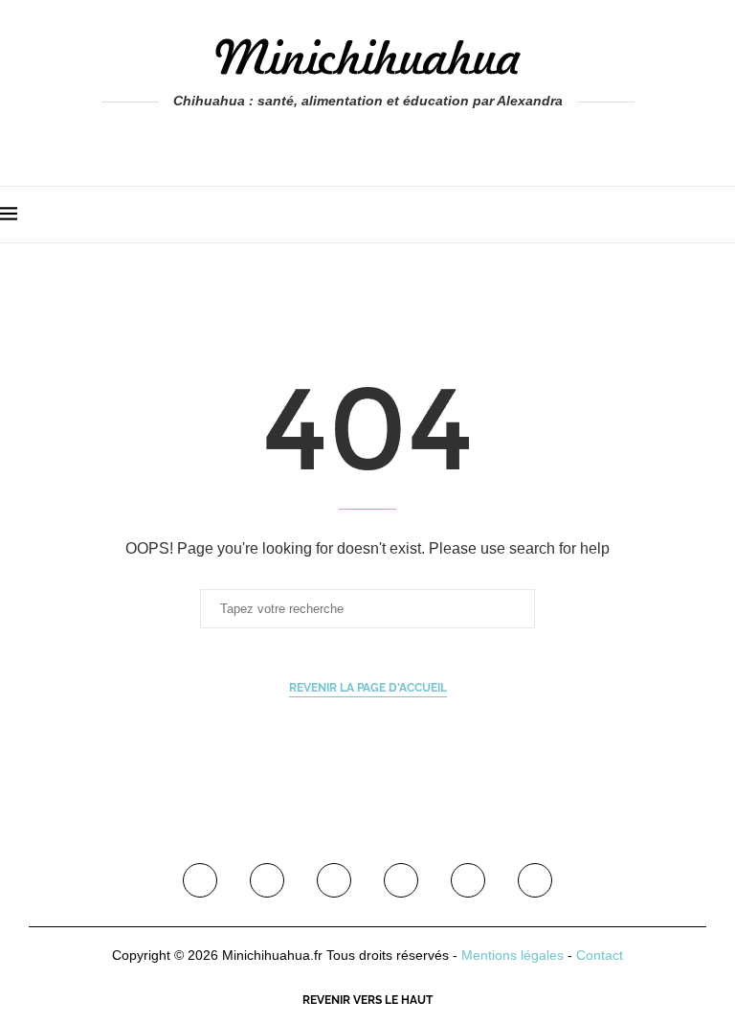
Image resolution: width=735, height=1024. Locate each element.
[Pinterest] (334, 880)
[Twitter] (267, 880)
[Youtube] (401, 880)
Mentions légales (512, 955)
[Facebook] (327, 140)
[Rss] (535, 880)
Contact (599, 955)
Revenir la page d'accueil (368, 687)
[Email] (468, 880)
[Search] (725, 214)
